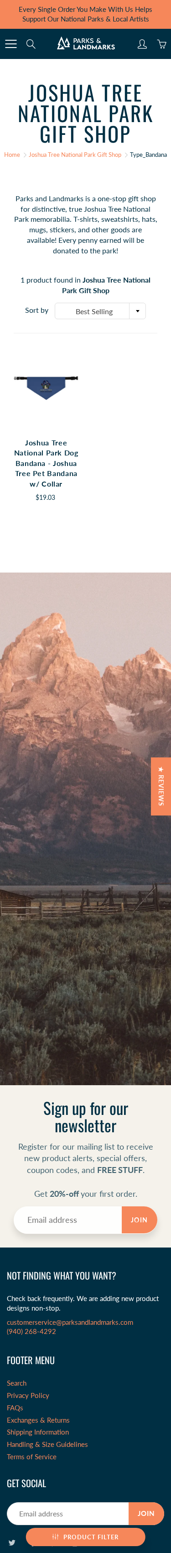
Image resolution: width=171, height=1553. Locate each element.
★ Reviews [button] (161, 786)
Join (139, 1220)
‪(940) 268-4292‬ (31, 1331)
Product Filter (91, 1537)
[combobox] (100, 311)
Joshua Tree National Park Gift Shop (75, 154)
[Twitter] (12, 1542)
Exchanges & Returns (38, 1420)
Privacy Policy (28, 1395)
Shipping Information (38, 1432)
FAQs (15, 1408)
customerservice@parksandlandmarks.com (70, 1322)
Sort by (36, 309)
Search (16, 1383)
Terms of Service (32, 1457)
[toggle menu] (11, 44)
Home (12, 154)
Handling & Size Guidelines (47, 1444)
